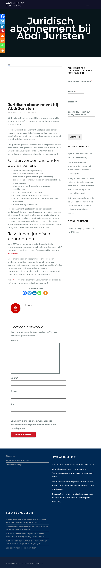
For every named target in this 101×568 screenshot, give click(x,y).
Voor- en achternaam (80, 81)
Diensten (22, 112)
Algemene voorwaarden (17, 460)
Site (12, 404)
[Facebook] (25, 293)
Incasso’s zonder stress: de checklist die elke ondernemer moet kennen (27, 528)
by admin (32, 112)
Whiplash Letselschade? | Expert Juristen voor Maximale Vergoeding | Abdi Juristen (25, 535)
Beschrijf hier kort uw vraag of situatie (79, 113)
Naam (14, 378)
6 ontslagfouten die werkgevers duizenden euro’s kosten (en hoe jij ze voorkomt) (26, 521)
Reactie (14, 340)
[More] (45, 293)
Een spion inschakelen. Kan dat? (21, 548)
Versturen (75, 137)
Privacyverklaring (14, 464)
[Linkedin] (34, 293)
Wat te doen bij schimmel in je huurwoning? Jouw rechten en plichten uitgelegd (26, 542)
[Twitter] (29, 293)
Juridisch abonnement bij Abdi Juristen (33, 106)
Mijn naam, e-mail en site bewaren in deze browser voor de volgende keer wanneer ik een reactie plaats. (33, 425)
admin (30, 305)
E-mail (14, 391)
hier (14, 280)
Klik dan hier (13, 253)
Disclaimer (11, 456)
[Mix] (2, 40)
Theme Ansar (37, 563)
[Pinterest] (2, 31)
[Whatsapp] (39, 293)
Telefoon (73, 102)
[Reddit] (2, 35)
